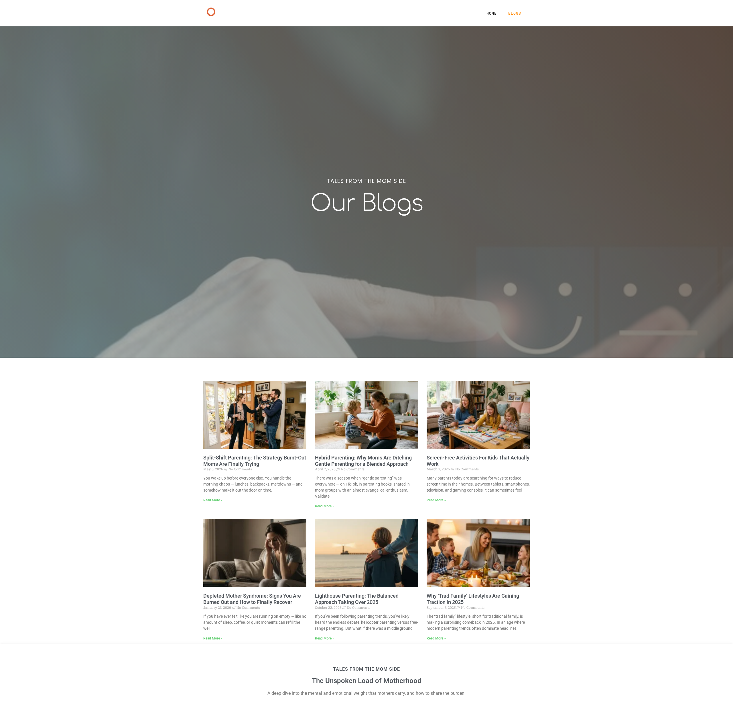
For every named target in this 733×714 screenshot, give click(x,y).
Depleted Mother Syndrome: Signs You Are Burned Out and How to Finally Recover (252, 599)
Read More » (212, 500)
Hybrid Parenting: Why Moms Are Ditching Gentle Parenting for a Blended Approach (363, 461)
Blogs (514, 13)
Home (491, 13)
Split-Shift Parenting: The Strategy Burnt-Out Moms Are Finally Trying (254, 461)
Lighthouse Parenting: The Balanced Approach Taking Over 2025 (357, 599)
